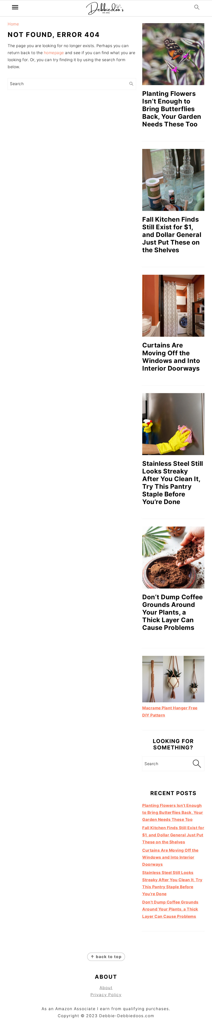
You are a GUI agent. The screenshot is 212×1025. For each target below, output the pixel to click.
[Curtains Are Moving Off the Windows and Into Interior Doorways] (173, 306)
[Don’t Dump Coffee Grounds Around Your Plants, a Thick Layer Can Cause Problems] (173, 558)
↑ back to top (106, 956)
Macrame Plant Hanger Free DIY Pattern (170, 711)
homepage (54, 52)
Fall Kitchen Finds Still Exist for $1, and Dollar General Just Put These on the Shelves (171, 234)
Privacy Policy (106, 994)
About (106, 987)
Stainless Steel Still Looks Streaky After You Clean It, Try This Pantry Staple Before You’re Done (172, 482)
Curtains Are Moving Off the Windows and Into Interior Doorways (171, 356)
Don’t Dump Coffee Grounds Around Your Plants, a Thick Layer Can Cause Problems (172, 612)
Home (13, 24)
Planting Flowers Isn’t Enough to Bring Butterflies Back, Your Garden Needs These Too (171, 109)
